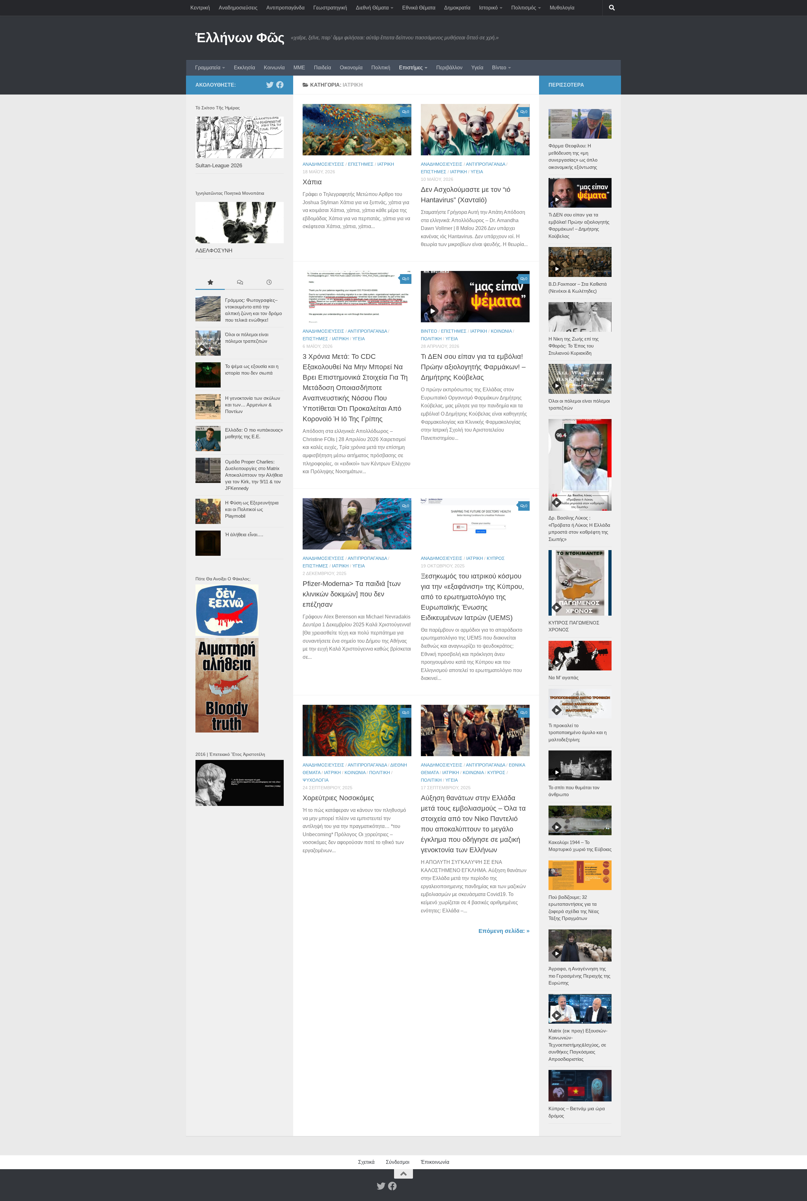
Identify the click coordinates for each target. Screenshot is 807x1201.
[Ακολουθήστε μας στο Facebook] (280, 85)
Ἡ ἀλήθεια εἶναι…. (244, 534)
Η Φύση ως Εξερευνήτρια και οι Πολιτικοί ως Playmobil (252, 509)
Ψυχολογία (315, 780)
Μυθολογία (562, 7)
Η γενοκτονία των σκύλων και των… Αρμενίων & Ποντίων (252, 404)
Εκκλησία (244, 67)
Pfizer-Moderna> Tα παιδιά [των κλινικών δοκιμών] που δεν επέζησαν (352, 594)
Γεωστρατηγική (330, 7)
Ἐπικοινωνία (435, 1162)
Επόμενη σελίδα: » (504, 931)
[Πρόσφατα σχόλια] (239, 283)
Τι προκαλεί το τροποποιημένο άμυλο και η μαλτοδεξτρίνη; (578, 732)
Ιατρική (385, 164)
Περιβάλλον (449, 67)
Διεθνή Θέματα (372, 7)
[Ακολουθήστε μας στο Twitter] (270, 85)
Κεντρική (200, 7)
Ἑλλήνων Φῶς (240, 37)
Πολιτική (380, 67)
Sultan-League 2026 (218, 166)
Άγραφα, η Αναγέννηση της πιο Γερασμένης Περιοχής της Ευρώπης (579, 976)
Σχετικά (366, 1162)
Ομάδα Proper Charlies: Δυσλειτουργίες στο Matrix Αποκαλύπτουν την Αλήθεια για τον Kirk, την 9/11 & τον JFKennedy (254, 475)
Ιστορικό (488, 7)
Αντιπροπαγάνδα (285, 7)
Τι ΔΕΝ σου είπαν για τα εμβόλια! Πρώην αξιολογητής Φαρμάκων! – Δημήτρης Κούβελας (473, 367)
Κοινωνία (274, 67)
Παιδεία (322, 67)
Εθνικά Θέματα (418, 7)
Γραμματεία (207, 67)
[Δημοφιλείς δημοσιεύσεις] (210, 283)
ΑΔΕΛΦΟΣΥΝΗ (213, 251)
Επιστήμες (411, 67)
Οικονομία (351, 67)
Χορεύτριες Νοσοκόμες (338, 798)
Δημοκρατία (457, 7)
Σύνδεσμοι (397, 1162)
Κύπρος (496, 558)
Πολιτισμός (523, 7)
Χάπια (312, 182)
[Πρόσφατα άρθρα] (269, 283)
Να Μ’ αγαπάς (563, 677)
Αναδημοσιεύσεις (238, 7)
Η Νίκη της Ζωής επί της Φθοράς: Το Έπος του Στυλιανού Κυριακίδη (574, 346)
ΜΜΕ (299, 67)
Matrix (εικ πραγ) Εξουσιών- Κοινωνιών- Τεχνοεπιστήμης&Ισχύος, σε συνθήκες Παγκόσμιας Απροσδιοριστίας (578, 1045)
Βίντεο (499, 67)
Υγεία (477, 67)
